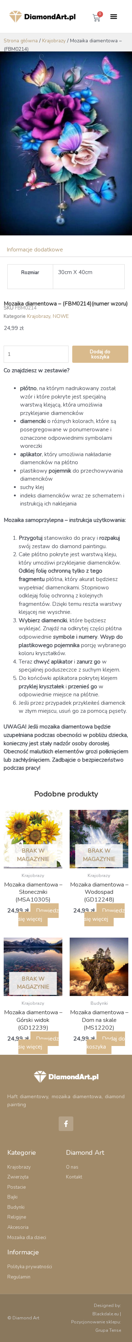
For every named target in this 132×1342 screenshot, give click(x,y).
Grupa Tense (108, 1330)
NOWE (61, 316)
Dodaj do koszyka (100, 354)
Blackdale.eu (105, 1314)
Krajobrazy (54, 40)
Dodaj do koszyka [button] (106, 1043)
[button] (113, 16)
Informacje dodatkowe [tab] (35, 249)
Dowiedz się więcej (38, 915)
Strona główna (21, 40)
